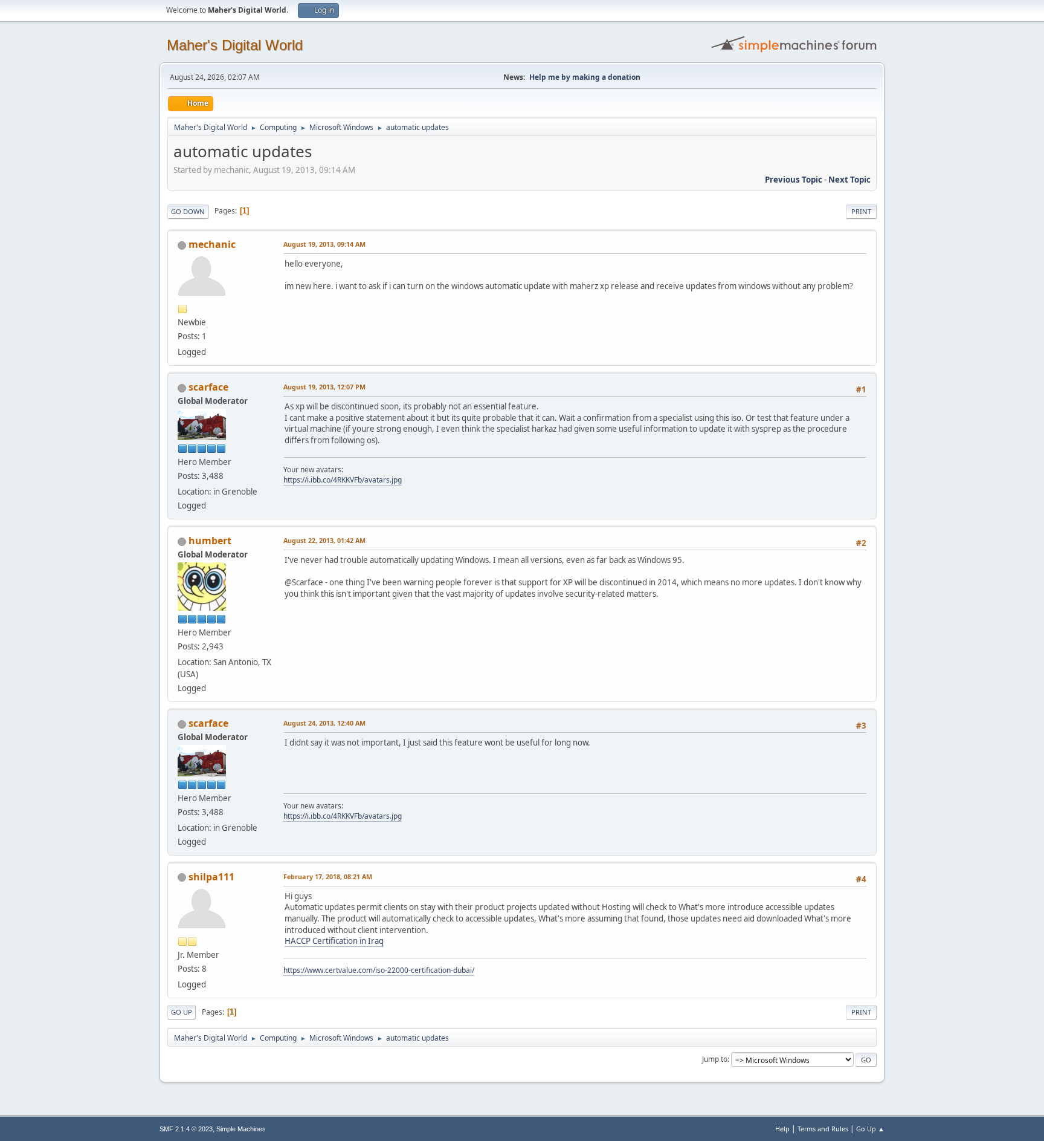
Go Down (188, 211)
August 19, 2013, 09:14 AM (324, 244)
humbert (209, 540)
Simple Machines (241, 1129)
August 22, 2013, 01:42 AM (324, 540)
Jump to (714, 1059)
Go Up (181, 1011)
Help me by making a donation (584, 77)
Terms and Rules (823, 1128)
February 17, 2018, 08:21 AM (327, 876)
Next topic (849, 179)
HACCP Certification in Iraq (334, 940)
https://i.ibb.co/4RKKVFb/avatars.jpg (342, 480)
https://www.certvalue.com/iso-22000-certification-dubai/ (378, 970)
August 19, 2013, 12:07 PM (324, 386)
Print (861, 211)
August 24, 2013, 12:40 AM (324, 722)
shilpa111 (211, 876)
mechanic (212, 244)
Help (782, 1128)
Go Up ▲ (870, 1128)
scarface (208, 387)
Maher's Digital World (235, 45)
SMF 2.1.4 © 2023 (186, 1129)
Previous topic (793, 179)
